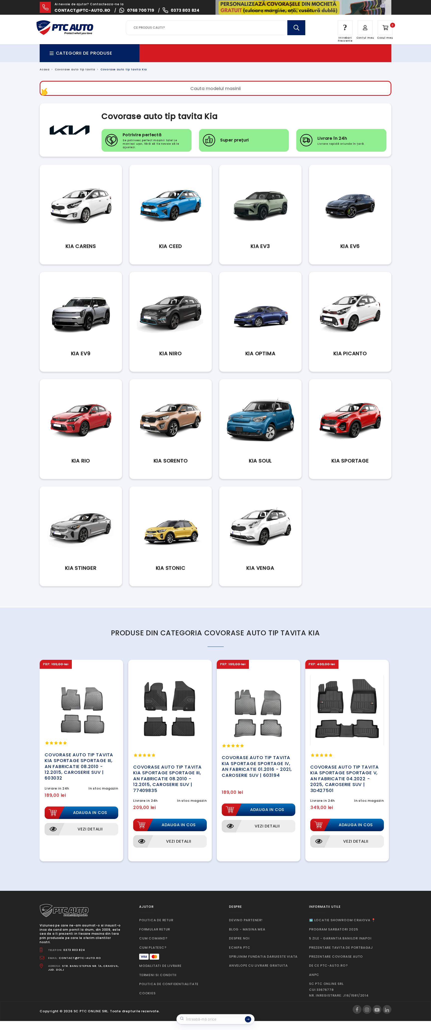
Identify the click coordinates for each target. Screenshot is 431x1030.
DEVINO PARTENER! (246, 920)
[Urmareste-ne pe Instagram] (367, 1009)
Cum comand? (153, 938)
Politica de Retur (156, 920)
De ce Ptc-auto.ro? (328, 965)
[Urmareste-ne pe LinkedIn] (387, 1009)
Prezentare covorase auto (336, 956)
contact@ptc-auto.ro (82, 10)
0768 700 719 (140, 10)
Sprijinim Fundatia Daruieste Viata (263, 956)
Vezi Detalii (90, 829)
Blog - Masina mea (247, 929)
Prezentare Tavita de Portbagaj (341, 947)
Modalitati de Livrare (160, 965)
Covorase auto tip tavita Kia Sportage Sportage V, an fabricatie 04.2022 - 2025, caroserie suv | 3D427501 (344, 779)
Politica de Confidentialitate (169, 984)
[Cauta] (296, 27)
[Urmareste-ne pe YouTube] (377, 1009)
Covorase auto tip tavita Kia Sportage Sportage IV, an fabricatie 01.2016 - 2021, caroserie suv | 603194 (257, 766)
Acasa (45, 69)
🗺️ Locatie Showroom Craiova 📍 (342, 920)
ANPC (314, 974)
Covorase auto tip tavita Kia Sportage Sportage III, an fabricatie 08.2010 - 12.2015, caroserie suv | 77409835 (167, 779)
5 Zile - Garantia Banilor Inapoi (340, 938)
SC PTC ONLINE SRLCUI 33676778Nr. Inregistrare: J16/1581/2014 (339, 989)
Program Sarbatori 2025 (333, 929)
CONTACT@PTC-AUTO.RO (80, 958)
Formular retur (154, 929)
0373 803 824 (185, 10)
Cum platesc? (153, 947)
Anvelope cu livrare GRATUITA (258, 965)
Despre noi (239, 938)
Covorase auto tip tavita (75, 69)
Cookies (147, 993)
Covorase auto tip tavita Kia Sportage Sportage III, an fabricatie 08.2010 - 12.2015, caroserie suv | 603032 (79, 766)
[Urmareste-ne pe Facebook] (357, 1009)
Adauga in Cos (90, 812)
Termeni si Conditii (158, 975)
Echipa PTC (239, 947)
